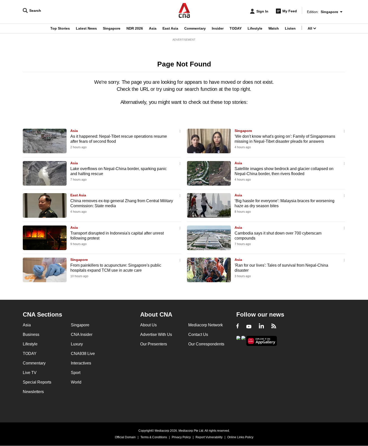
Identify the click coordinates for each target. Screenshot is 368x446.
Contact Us (198, 334)
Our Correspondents (206, 344)
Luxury (77, 344)
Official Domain (125, 437)
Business (31, 334)
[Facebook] (237, 326)
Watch (273, 28)
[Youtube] (248, 326)
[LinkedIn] (261, 326)
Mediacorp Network (205, 325)
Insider (218, 28)
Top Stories (60, 28)
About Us (148, 325)
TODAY (236, 28)
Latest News (86, 28)
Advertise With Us (156, 334)
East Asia (170, 28)
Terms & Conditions (153, 437)
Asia (152, 28)
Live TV (30, 372)
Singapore (111, 28)
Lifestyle (255, 28)
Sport (75, 372)
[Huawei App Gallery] (261, 341)
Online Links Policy (240, 437)
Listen (290, 28)
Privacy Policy (181, 437)
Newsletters (33, 392)
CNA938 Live (83, 353)
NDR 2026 (134, 28)
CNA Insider (81, 334)
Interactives (81, 363)
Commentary (195, 28)
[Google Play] (238, 340)
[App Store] (243, 340)
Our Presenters (153, 344)
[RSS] (273, 326)
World (76, 382)
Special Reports (37, 382)
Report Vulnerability (209, 437)
